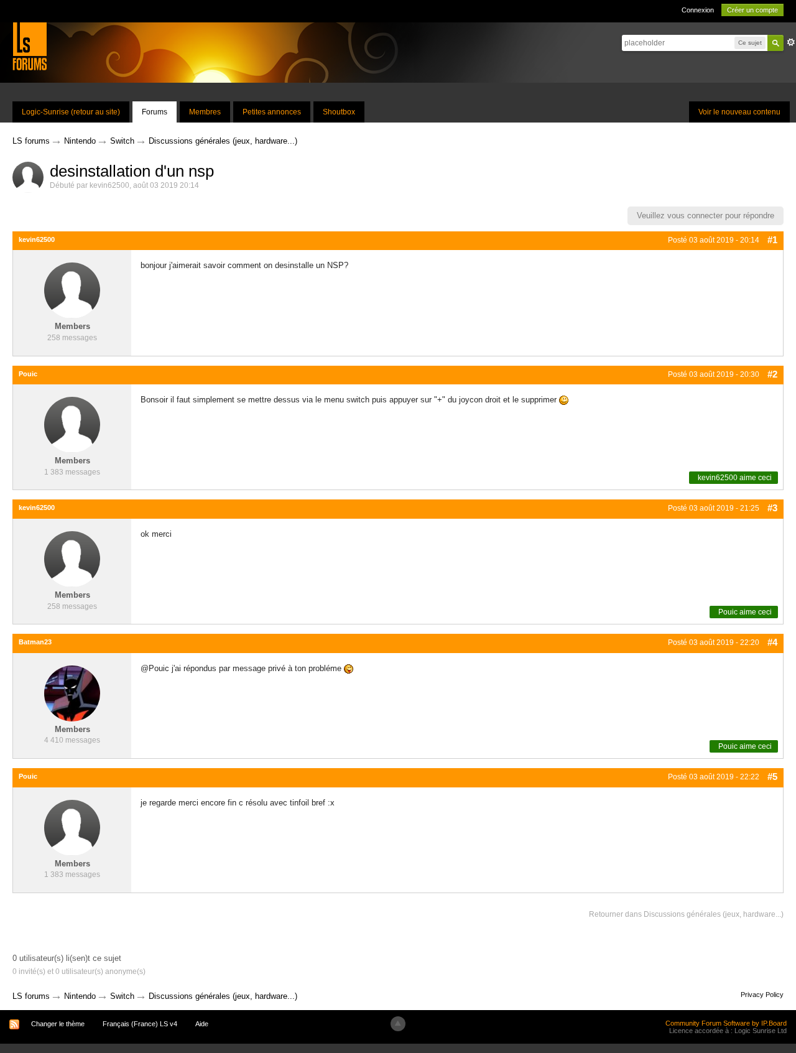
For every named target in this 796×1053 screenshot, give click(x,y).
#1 (772, 239)
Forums (154, 112)
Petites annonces (272, 112)
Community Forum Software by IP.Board (726, 1023)
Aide (201, 1023)
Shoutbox (339, 112)
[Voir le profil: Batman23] (72, 692)
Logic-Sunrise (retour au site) (71, 112)
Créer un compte (752, 10)
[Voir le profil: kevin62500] (72, 290)
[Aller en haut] (398, 1023)
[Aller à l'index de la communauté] (29, 45)
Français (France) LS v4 (140, 1023)
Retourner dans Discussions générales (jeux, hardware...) (686, 914)
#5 (772, 776)
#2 (772, 374)
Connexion (698, 10)
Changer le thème (58, 1023)
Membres (205, 112)
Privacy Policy (762, 994)
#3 (772, 508)
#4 (772, 642)
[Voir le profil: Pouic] (72, 424)
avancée (791, 42)
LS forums (31, 996)
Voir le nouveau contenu (739, 112)
